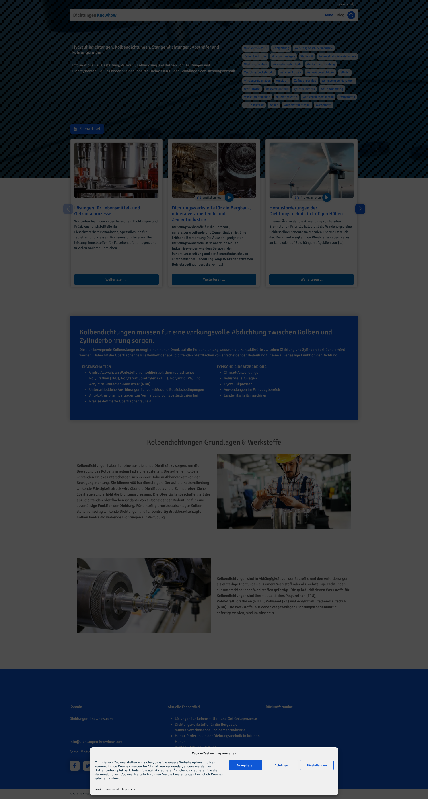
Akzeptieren (245, 765)
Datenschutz (112, 789)
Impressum (128, 789)
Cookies (99, 789)
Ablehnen (281, 765)
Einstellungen (317, 765)
